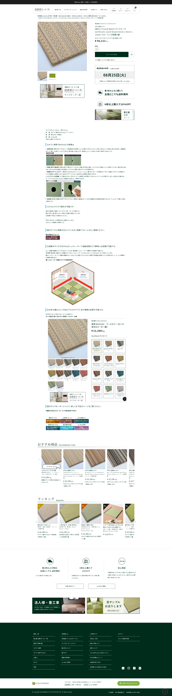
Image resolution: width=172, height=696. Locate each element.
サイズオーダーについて (70, 9)
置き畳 (55, 16)
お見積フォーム (67, 418)
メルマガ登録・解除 (123, 639)
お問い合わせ (104, 9)
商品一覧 (36, 634)
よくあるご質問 (101, 586)
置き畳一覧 (58, 9)
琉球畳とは (65, 634)
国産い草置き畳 (38, 643)
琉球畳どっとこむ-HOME (45, 16)
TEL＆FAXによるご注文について (99, 653)
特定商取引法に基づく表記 (133, 692)
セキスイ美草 (37, 648)
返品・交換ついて (95, 643)
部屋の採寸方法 (53, 425)
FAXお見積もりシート (96, 657)
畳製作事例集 (66, 657)
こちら (128, 81)
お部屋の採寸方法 (95, 662)
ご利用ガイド (93, 9)
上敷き (35, 657)
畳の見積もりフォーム (52, 234)
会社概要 (111, 692)
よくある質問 (81, 425)
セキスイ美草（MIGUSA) (91, 16)
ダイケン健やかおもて (40, 653)
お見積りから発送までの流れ (98, 667)
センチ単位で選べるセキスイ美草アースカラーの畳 (61, 316)
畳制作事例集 (83, 9)
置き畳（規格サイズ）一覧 (41, 639)
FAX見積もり (82, 418)
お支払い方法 (94, 639)
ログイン (120, 634)
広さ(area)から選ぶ (65, 16)
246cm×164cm (77, 16)
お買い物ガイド (69, 586)
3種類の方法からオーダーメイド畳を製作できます (61, 411)
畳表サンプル (53, 418)
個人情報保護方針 (119, 692)
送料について (94, 648)
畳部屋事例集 (67, 425)
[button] (39, 460)
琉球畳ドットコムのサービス (70, 639)
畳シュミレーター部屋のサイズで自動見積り (59, 260)
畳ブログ (64, 653)
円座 (35, 667)
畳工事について (66, 648)
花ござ (35, 662)
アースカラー (102, 16)
